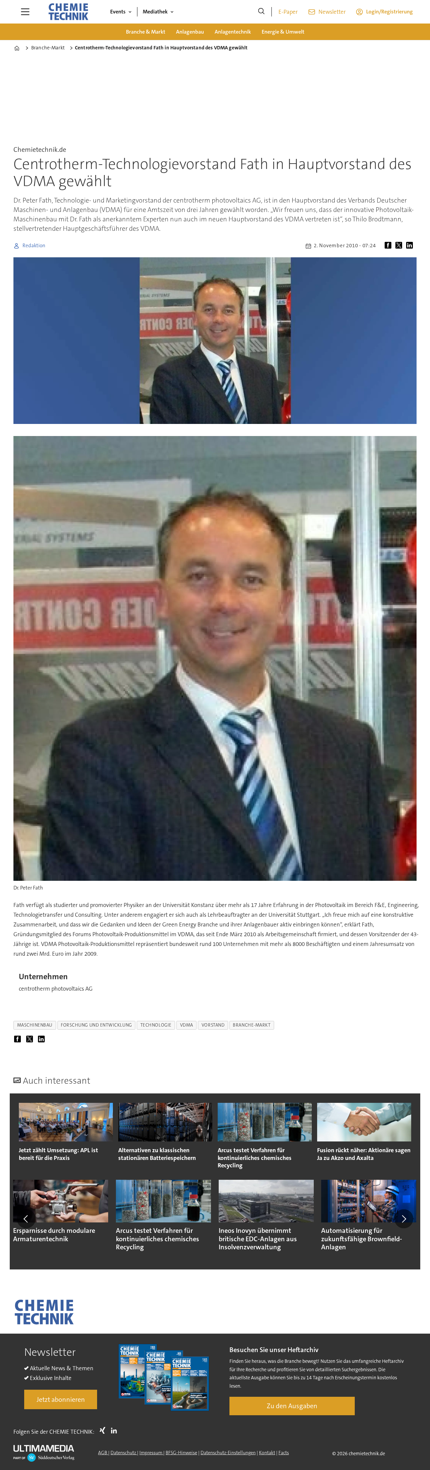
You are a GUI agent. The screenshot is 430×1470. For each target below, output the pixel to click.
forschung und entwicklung (96, 1025)
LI (116, 1430)
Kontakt (267, 1453)
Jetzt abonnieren (61, 1399)
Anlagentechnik (233, 31)
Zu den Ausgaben (292, 1405)
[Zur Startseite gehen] (68, 12)
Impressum (151, 1453)
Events (118, 11)
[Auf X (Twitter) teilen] (400, 246)
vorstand (213, 1025)
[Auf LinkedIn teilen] (411, 246)
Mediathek (155, 11)
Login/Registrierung (389, 11)
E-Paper (288, 11)
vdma (186, 1025)
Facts (283, 1453)
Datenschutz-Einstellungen (228, 1453)
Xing (104, 1430)
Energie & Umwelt (283, 31)
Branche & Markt (145, 31)
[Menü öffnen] (25, 11)
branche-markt (251, 1025)
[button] (26, 1218)
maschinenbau (35, 1025)
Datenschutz (124, 1453)
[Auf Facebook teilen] (389, 246)
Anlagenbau (190, 31)
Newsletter (332, 11)
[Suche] (261, 11)
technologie (156, 1025)
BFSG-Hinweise (181, 1453)
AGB (103, 1453)
